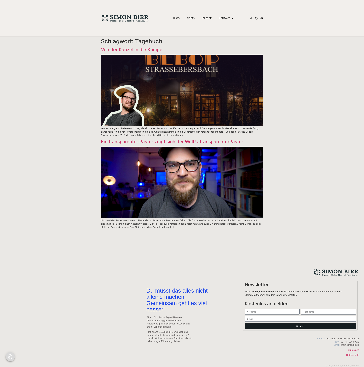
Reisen (191, 18)
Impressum (353, 350)
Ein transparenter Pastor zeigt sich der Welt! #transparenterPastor (172, 141)
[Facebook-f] (251, 18)
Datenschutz (352, 355)
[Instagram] (256, 18)
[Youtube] (261, 18)
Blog (176, 18)
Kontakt (224, 18)
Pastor (207, 18)
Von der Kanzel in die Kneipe (131, 49)
